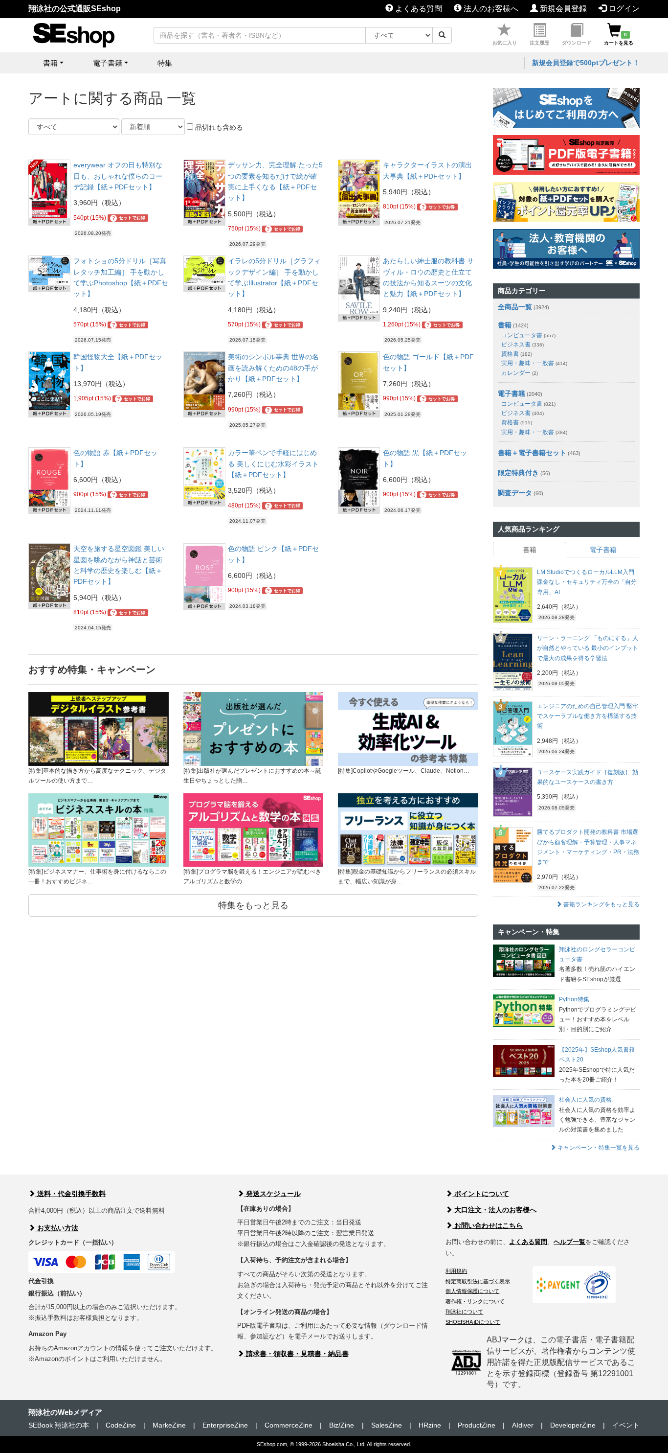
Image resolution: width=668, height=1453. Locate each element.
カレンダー (519, 372)
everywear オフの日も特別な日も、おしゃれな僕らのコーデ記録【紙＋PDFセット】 (117, 176)
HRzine (430, 1425)
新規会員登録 (562, 8)
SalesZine (386, 1425)
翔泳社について (464, 1312)
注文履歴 (539, 43)
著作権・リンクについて (475, 1301)
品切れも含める (218, 127)
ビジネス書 (522, 344)
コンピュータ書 (528, 335)
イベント (626, 1425)
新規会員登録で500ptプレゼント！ (586, 63)
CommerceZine (288, 1425)
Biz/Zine (341, 1425)
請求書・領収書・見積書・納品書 (296, 1354)
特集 (164, 63)
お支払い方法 (56, 1228)
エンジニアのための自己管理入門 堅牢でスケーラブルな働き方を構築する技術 (587, 716)
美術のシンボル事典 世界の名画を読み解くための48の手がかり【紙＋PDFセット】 (273, 368)
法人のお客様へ (490, 8)
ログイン (623, 8)
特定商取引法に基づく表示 (477, 1281)
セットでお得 (129, 218)
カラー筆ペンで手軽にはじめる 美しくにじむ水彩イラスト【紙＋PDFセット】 (273, 464)
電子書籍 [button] (107, 63)
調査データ (515, 493)
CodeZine (121, 1425)
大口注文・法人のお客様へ (494, 1210)
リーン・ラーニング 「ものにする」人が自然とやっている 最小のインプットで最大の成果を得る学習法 (587, 648)
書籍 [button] (50, 63)
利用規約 (456, 1271)
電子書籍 (511, 393)
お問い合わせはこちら (487, 1225)
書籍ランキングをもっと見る (601, 904)
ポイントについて (480, 1194)
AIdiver (523, 1425)
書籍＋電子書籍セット (532, 453)
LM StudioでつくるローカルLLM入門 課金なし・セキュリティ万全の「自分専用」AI (587, 582)
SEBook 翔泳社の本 (58, 1425)
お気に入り (504, 43)
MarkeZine (169, 1425)
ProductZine (476, 1425)
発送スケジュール (272, 1194)
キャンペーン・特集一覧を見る (598, 1147)
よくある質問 (417, 8)
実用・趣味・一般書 (534, 363)
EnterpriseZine (225, 1425)
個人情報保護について (472, 1291)
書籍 (505, 325)
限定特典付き (518, 473)
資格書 (516, 353)
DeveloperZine (573, 1425)
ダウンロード (576, 43)
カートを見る (618, 39)
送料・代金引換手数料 (70, 1194)
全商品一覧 (515, 307)
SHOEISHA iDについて (472, 1322)
